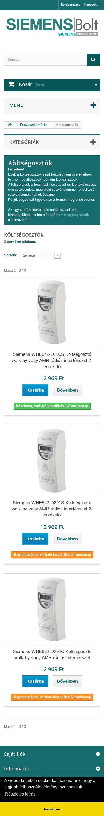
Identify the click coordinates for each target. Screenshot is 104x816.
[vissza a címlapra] (10, 125)
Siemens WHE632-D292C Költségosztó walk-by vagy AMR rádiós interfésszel (52, 654)
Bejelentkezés (70, 4)
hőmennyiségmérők (72, 215)
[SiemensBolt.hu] (52, 27)
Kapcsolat (91, 4)
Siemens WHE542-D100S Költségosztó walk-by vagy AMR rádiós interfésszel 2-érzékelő (52, 360)
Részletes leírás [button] (20, 794)
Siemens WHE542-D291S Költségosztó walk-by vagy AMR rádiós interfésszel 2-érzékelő (52, 509)
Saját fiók (14, 754)
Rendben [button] (52, 809)
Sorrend (10, 255)
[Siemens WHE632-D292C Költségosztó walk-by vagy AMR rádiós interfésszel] (52, 609)
